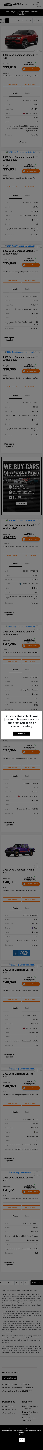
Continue (21, 733)
